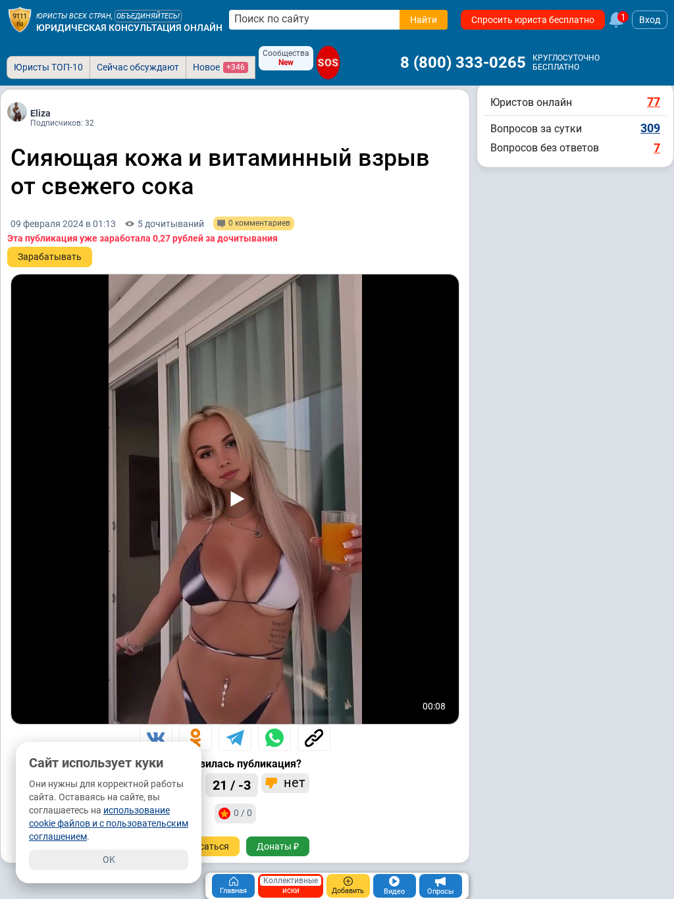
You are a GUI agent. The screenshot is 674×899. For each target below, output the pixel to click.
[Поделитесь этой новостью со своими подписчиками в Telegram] (235, 738)
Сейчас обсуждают (138, 67)
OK (109, 859)
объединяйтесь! (148, 16)
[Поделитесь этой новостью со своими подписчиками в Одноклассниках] (195, 738)
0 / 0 (243, 813)
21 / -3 (232, 785)
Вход (649, 19)
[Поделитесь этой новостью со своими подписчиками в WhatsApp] (274, 738)
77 (653, 101)
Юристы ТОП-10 (48, 67)
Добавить (348, 890)
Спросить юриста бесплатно (532, 19)
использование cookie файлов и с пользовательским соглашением (108, 823)
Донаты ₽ (278, 846)
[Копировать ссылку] (314, 738)
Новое (219, 67)
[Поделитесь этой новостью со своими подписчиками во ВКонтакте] (156, 738)
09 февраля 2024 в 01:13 (63, 223)
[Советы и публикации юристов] (20, 20)
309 (650, 128)
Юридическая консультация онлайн (129, 27)
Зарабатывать (50, 256)
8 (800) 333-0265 (463, 62)
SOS (328, 62)
